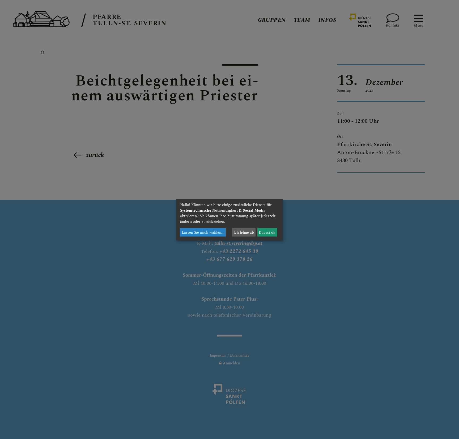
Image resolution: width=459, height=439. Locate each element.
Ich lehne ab (243, 232)
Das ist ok (267, 232)
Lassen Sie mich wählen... (203, 232)
